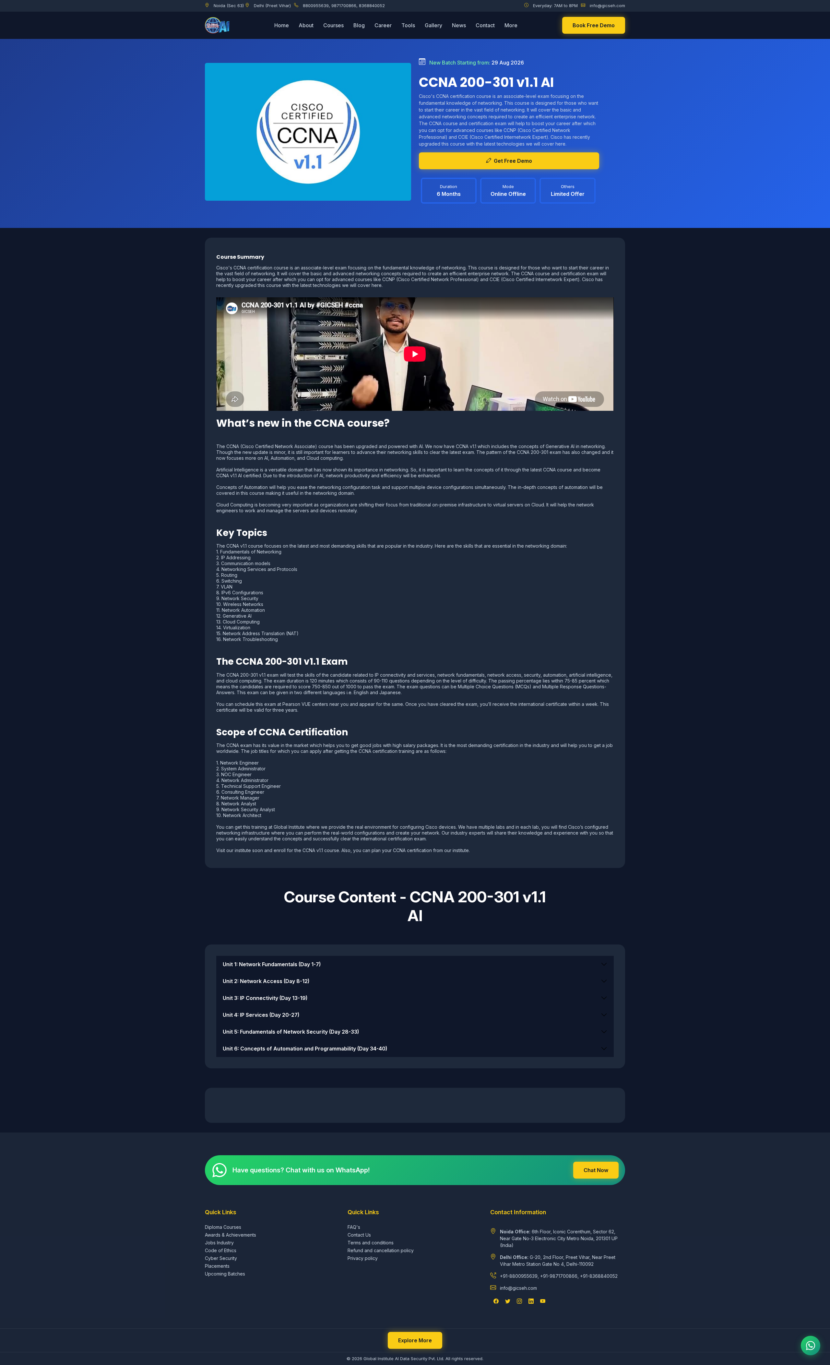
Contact (485, 25)
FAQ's (354, 1227)
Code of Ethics (220, 1250)
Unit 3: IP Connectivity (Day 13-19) (265, 998)
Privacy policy (363, 1258)
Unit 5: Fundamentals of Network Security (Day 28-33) (291, 1031)
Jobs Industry (219, 1242)
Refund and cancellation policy (381, 1250)
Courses (333, 25)
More (510, 25)
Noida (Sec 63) (229, 5)
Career (383, 25)
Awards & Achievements (230, 1235)
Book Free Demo (594, 25)
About (306, 25)
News (459, 25)
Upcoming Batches (225, 1273)
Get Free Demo (513, 161)
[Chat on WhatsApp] (810, 1345)
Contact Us (359, 1235)
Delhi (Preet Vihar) (272, 5)
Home (281, 25)
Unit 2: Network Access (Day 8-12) (266, 981)
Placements (217, 1266)
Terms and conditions (371, 1242)
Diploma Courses (223, 1227)
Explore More (415, 1340)
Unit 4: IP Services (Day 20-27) (261, 1015)
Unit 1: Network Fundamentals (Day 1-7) (272, 964)
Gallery (433, 25)
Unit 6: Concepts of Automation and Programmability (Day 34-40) (305, 1048)
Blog (359, 25)
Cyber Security (221, 1258)
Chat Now (596, 1170)
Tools (408, 25)
